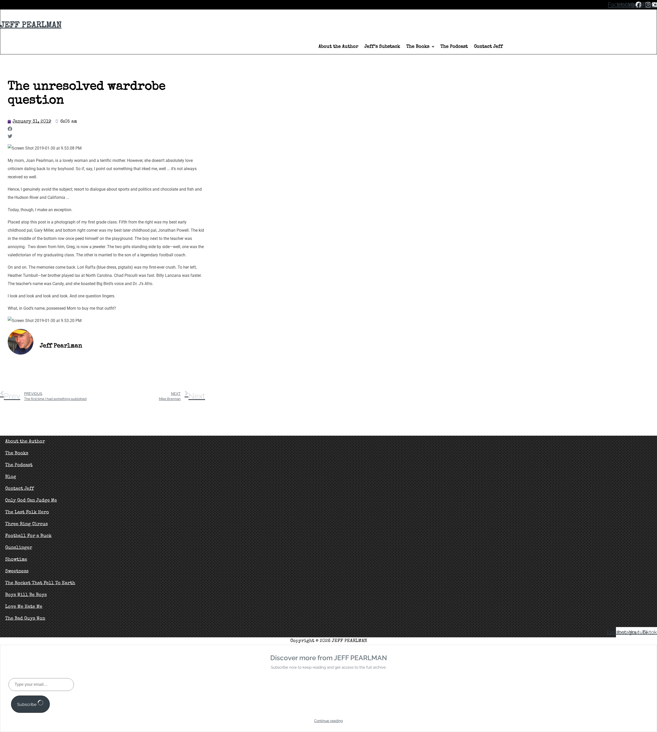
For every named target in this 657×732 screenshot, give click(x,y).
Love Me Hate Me (23, 606)
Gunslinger (18, 547)
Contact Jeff (488, 46)
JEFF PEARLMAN (31, 25)
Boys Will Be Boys (26, 595)
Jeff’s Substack (382, 46)
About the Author (338, 46)
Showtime (16, 559)
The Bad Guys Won (25, 618)
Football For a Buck (28, 536)
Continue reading (328, 721)
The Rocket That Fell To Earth (40, 583)
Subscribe (27, 704)
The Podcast (454, 46)
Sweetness (16, 571)
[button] (420, 47)
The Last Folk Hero (27, 512)
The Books (417, 46)
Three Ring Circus (26, 524)
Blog (10, 477)
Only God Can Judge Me (31, 500)
